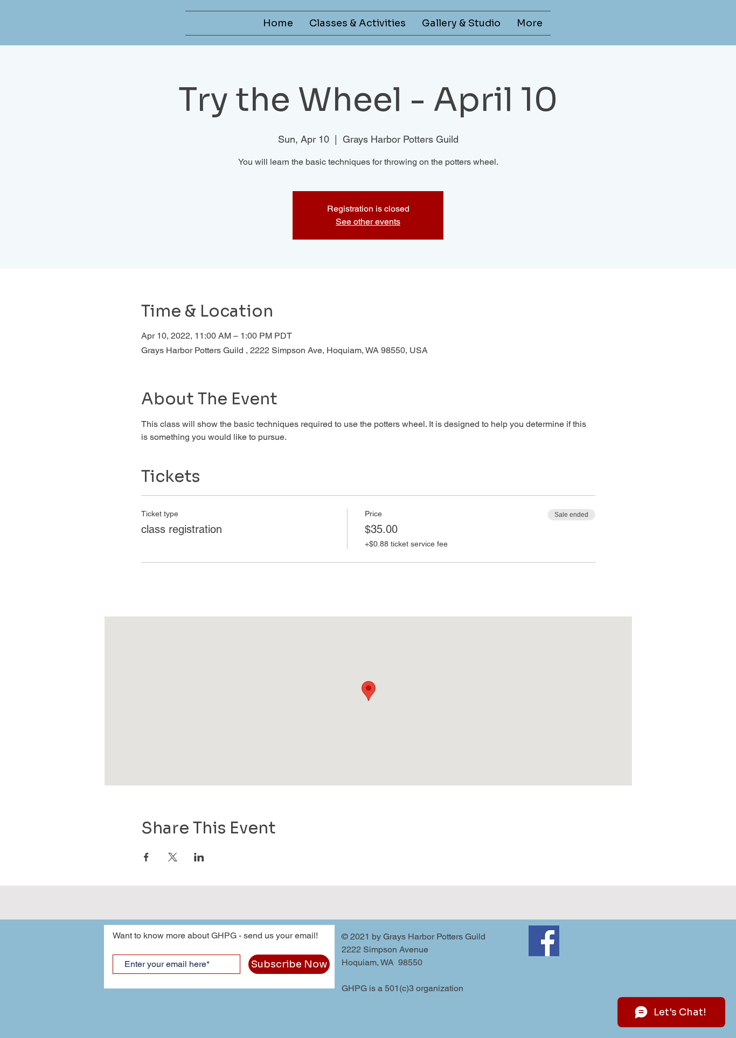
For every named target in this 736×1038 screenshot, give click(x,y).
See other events (368, 221)
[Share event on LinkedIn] (199, 857)
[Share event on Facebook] (146, 857)
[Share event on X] (173, 857)
